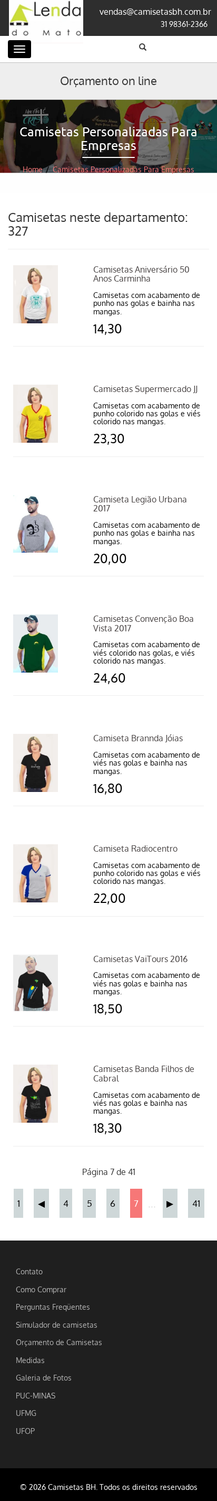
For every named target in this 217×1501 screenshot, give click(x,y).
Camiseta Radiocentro (135, 848)
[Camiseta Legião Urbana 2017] (35, 523)
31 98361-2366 (184, 24)
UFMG (26, 1413)
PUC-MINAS (35, 1395)
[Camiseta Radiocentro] (35, 872)
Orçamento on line (108, 80)
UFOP (25, 1430)
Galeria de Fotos (44, 1377)
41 (196, 1203)
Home (33, 169)
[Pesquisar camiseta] (142, 47)
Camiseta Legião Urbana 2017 (140, 504)
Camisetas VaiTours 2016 (140, 959)
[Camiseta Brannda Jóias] (35, 762)
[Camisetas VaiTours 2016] (35, 982)
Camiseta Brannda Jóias (138, 738)
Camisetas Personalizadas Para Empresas (123, 169)
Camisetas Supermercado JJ (145, 389)
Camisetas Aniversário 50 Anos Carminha (141, 274)
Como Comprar (41, 1289)
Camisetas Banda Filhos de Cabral (143, 1074)
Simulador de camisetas (56, 1324)
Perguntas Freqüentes (53, 1306)
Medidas (30, 1360)
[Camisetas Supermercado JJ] (35, 412)
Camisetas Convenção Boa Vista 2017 (143, 623)
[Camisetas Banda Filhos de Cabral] (35, 1092)
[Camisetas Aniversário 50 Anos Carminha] (35, 293)
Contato (29, 1271)
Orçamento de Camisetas (59, 1342)
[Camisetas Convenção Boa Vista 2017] (35, 642)
